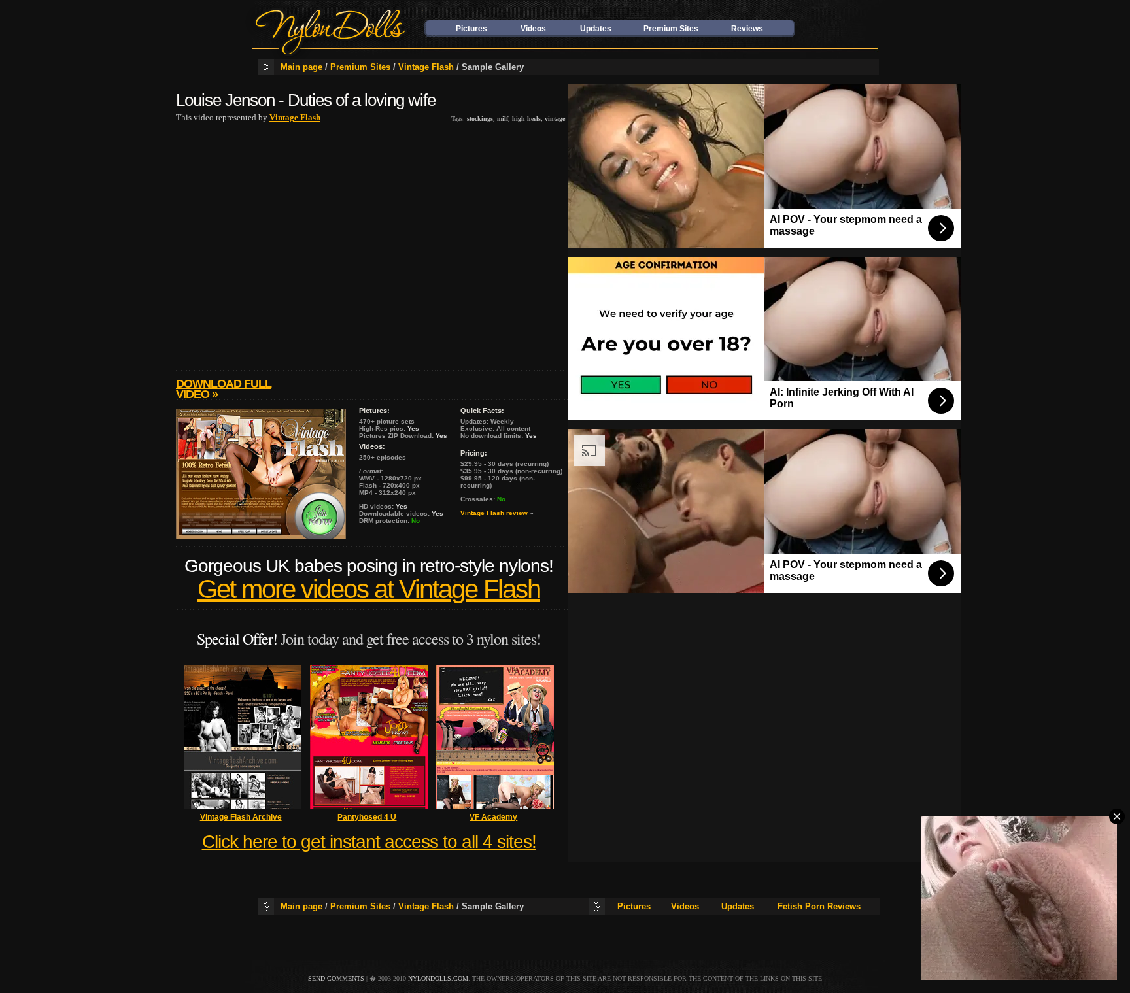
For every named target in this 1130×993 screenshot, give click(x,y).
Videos (533, 28)
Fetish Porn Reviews (819, 906)
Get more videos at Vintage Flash (368, 589)
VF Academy (493, 817)
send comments (336, 978)
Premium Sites (670, 28)
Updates (595, 28)
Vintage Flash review (494, 512)
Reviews (747, 28)
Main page (301, 67)
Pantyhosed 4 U (366, 817)
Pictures (471, 28)
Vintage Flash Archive (241, 817)
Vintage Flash (426, 67)
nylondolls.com (438, 978)
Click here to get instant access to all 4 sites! (369, 842)
